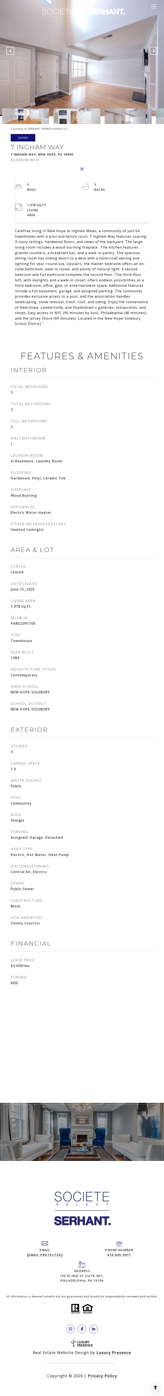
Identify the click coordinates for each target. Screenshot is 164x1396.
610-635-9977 (119, 1255)
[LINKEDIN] (93, 1329)
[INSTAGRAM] (70, 1329)
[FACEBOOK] (82, 1329)
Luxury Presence (113, 1352)
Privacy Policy (102, 1375)
